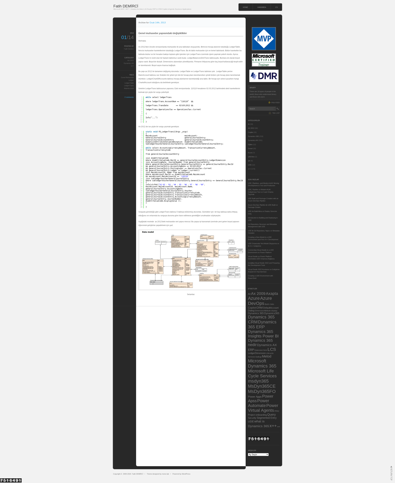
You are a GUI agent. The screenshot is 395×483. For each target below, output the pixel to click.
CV (276, 7)
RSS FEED (275, 102)
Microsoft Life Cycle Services (262, 373)
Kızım (250, 153)
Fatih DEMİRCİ (125, 6)
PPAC (276, 411)
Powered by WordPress (181, 474)
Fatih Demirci (129, 49)
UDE (250, 165)
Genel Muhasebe (127, 77)
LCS (272, 349)
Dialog (251, 310)
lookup (259, 357)
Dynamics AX (129, 63)
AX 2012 (130, 60)
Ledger (131, 80)
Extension (259, 350)
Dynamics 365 (253, 136)
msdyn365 (258, 381)
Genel (250, 148)
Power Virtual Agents (263, 408)
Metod (266, 356)
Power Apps (255, 396)
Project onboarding (257, 415)
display (274, 311)
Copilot (250, 132)
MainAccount (129, 88)
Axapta (272, 293)
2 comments (129, 97)
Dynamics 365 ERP (262, 324)
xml (278, 426)
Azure (254, 298)
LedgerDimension (257, 353)
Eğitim (250, 144)
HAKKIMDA (261, 7)
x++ (132, 66)
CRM (259, 307)
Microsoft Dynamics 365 (262, 363)
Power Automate (258, 403)
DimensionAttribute (263, 311)
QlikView (251, 157)
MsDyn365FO (262, 391)
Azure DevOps (260, 301)
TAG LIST (276, 113)
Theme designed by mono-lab (158, 474)
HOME (245, 7)
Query (271, 414)
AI (248, 124)
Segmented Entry (267, 417)
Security (252, 418)
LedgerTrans (129, 86)
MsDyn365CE (262, 386)
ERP (251, 349)
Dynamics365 (271, 313)
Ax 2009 (258, 293)
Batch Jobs (269, 304)
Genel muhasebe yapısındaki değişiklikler (162, 33)
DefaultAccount (271, 308)
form (265, 350)
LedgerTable (129, 83)
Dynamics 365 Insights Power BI (263, 333)
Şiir (249, 161)
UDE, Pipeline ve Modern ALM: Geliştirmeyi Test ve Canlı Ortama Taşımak (260, 192)
